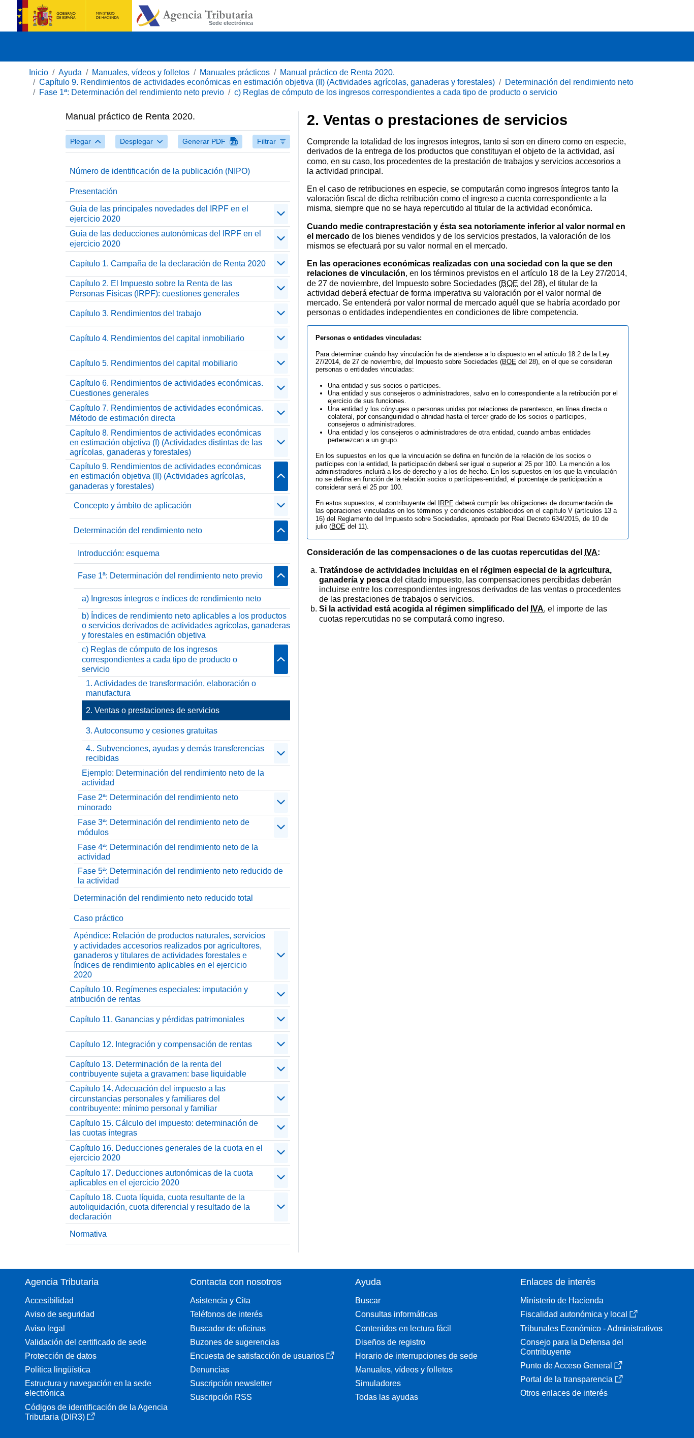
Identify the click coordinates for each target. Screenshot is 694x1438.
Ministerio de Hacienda (562, 1300)
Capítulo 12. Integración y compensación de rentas (161, 1044)
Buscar (368, 1300)
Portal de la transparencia (566, 1379)
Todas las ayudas (386, 1397)
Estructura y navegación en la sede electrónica (88, 1388)
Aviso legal (45, 1328)
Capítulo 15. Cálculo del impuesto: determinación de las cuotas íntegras (164, 1128)
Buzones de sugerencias (234, 1342)
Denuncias (209, 1369)
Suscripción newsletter (231, 1383)
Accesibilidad (49, 1300)
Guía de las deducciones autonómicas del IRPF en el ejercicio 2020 (165, 238)
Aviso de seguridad (59, 1314)
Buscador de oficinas (228, 1328)
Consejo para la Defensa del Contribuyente (571, 1347)
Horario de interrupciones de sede (416, 1356)
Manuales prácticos (235, 72)
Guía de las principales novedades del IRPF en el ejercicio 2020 (159, 213)
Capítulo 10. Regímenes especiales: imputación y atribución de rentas (159, 994)
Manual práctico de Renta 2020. (337, 72)
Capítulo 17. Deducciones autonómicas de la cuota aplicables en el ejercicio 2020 (161, 1178)
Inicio (38, 72)
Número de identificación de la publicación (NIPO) (160, 171)
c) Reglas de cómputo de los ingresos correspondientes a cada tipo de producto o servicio (395, 92)
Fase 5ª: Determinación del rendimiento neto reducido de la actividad (180, 876)
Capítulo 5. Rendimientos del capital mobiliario (154, 363)
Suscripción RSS (221, 1397)
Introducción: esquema (119, 553)
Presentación (93, 191)
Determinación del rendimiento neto (569, 82)
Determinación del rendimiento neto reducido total (163, 898)
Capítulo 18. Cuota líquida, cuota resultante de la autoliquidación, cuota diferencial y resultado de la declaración (160, 1207)
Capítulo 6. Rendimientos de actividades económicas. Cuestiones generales (166, 388)
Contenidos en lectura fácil (403, 1328)
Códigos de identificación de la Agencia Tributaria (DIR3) (96, 1412)
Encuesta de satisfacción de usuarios (257, 1356)
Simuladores (378, 1383)
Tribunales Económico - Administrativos (591, 1328)
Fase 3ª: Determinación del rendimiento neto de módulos (163, 827)
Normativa (88, 1234)
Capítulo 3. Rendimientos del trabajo (135, 313)
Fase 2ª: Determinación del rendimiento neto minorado (158, 802)
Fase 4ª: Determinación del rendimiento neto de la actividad (168, 852)
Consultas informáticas (396, 1314)
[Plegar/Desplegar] (281, 214)
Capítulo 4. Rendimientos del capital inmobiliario (157, 338)
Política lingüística (57, 1369)
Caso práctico (98, 918)
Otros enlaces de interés (564, 1393)
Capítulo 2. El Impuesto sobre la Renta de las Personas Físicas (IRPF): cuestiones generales (154, 288)
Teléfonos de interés (226, 1314)
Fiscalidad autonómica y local (573, 1314)
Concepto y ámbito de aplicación (133, 505)
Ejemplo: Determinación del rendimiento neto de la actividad (173, 778)
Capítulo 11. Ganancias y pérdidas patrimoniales (157, 1019)
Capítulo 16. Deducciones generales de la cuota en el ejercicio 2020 (166, 1153)
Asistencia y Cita (220, 1300)
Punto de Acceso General (566, 1365)
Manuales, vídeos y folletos (141, 72)
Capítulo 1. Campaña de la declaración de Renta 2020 (168, 263)
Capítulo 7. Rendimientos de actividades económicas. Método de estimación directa (166, 413)
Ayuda (70, 72)
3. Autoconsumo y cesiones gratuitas (151, 730)
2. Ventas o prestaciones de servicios (152, 710)
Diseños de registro (390, 1342)
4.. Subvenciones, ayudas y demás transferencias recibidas (175, 753)
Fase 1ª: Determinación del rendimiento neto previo (131, 92)
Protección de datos (61, 1356)
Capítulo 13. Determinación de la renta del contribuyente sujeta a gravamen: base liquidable (158, 1069)
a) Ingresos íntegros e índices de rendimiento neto (171, 598)
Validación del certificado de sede (85, 1342)
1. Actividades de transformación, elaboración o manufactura (171, 688)
